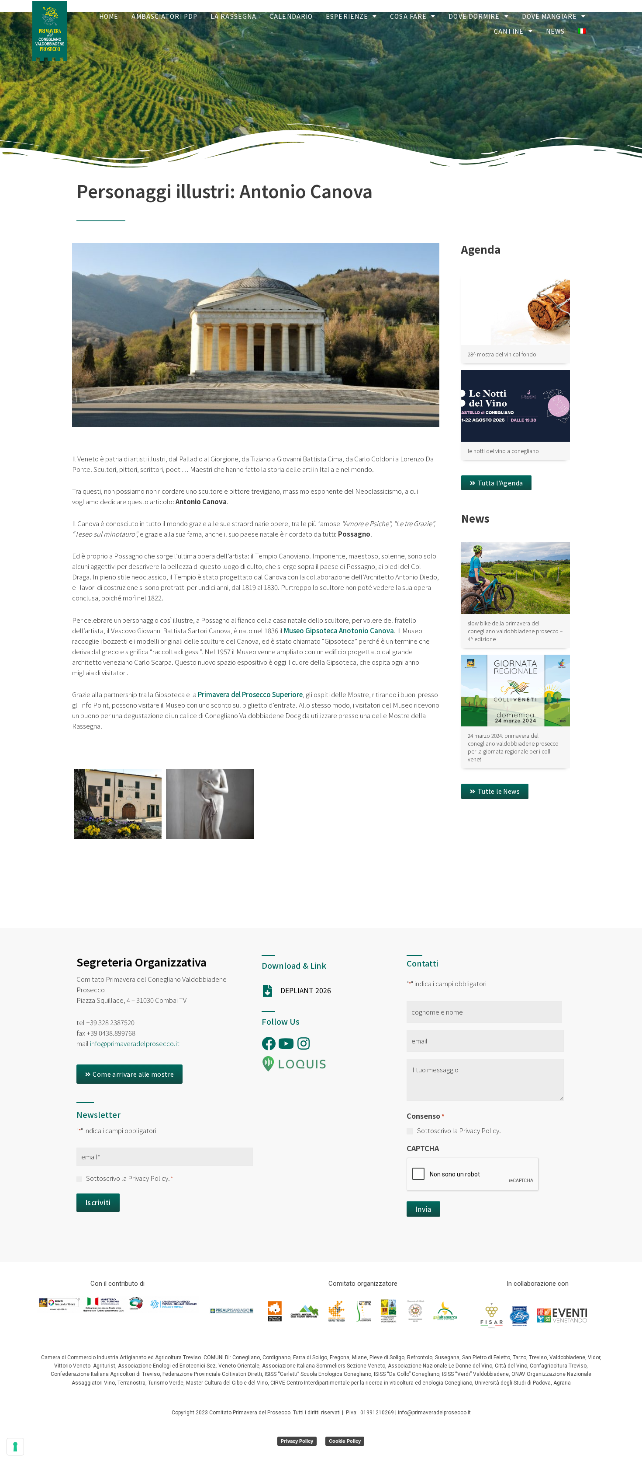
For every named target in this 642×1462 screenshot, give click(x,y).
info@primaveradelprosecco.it (134, 1043)
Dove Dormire (474, 16)
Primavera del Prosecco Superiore (250, 694)
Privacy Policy (297, 1441)
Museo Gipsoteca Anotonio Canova (339, 630)
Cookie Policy (345, 1441)
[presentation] (473, 1175)
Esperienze (347, 16)
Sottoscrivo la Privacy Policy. (129, 1178)
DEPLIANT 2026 (305, 990)
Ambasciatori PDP (164, 16)
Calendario (291, 16)
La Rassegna (233, 16)
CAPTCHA (423, 1148)
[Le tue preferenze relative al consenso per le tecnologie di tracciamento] (15, 1446)
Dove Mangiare (549, 16)
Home (108, 16)
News (555, 31)
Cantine (509, 31)
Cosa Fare (408, 16)
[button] (496, 482)
